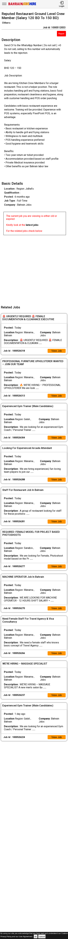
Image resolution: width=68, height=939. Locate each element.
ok (35, 936)
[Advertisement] (34, 269)
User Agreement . (26, 937)
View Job (56, 350)
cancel (42, 936)
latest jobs (32, 224)
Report (61, 33)
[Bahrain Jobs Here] (22, 4)
